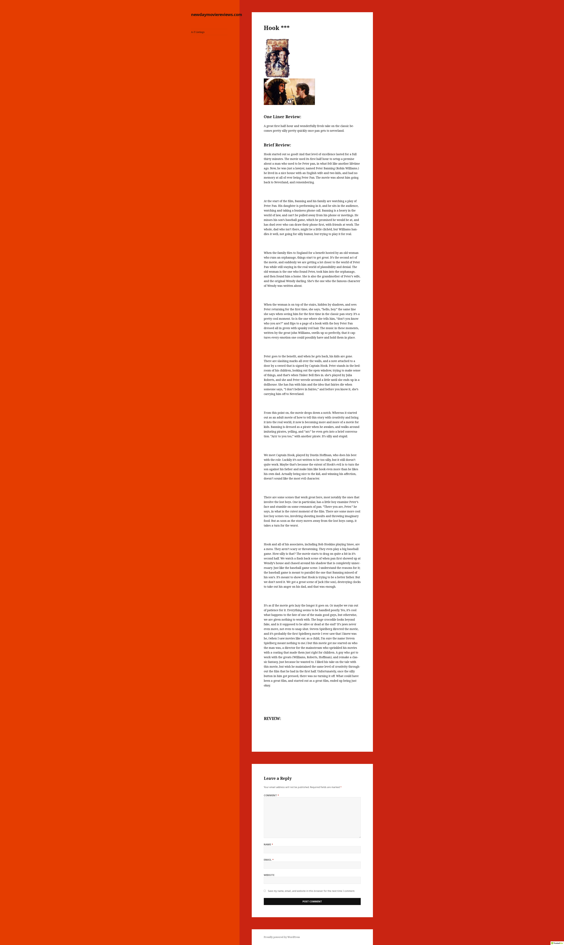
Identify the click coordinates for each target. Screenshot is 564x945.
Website (269, 875)
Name (268, 844)
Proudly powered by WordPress (282, 937)
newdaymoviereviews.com (216, 14)
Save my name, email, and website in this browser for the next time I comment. (311, 891)
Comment (271, 795)
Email (269, 859)
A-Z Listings (197, 32)
